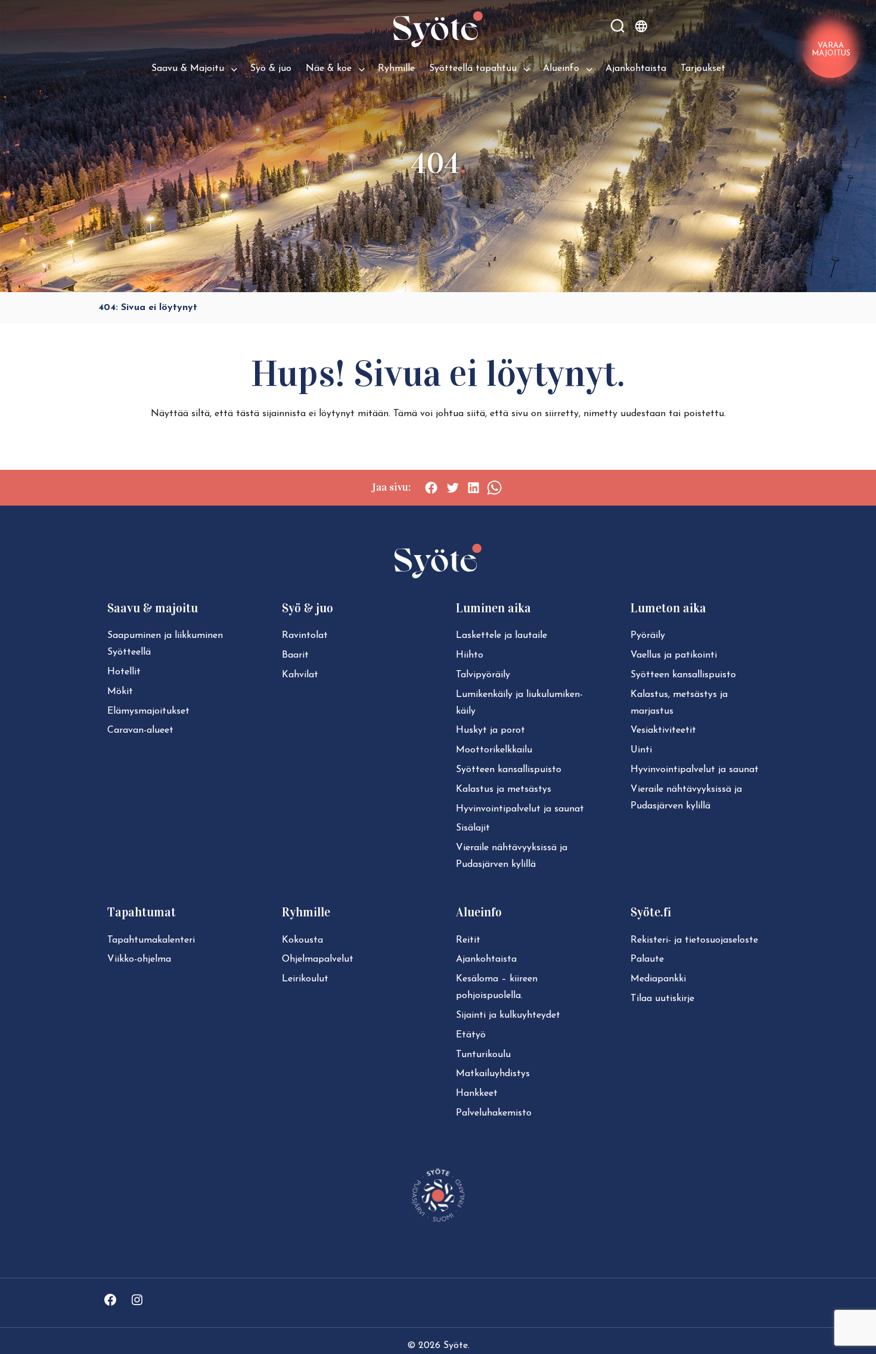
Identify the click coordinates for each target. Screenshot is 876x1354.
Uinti (641, 750)
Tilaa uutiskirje (662, 998)
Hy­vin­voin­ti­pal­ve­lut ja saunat (520, 809)
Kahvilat (300, 675)
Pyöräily (647, 635)
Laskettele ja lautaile (501, 635)
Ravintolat (305, 635)
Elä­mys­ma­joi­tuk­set (148, 711)
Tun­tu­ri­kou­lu (483, 1054)
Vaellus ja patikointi (673, 655)
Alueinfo (561, 68)
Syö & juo (270, 68)
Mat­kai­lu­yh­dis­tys (493, 1074)
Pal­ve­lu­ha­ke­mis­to (494, 1113)
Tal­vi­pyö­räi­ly (483, 675)
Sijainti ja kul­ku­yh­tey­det (508, 1015)
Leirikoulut (305, 979)
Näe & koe (329, 68)
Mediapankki (658, 979)
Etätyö (471, 1035)
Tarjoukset (703, 68)
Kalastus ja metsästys (503, 789)
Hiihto (469, 655)
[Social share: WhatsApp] (494, 488)
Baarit (295, 655)
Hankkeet (477, 1093)
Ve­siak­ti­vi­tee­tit (663, 730)
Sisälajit (473, 828)
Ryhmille (396, 68)
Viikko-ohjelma (139, 959)
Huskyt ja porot (490, 730)
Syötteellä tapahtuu (473, 68)
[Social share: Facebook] (431, 488)
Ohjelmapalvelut (317, 959)
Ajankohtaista (635, 68)
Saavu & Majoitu (187, 68)
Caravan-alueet (140, 730)
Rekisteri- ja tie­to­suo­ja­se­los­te (694, 940)
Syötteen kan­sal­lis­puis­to (508, 769)
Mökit (120, 691)
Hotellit (124, 672)
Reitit (468, 940)
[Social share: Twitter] (452, 488)
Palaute (647, 959)
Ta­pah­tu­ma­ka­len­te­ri (151, 940)
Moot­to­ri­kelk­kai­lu (494, 750)
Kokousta (302, 940)
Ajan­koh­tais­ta (486, 959)
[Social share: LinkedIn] (473, 488)
